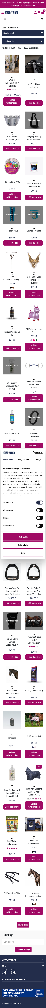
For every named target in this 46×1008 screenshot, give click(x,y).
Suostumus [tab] (8, 460)
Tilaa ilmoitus (34, 103)
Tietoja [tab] (38, 460)
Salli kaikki (23, 537)
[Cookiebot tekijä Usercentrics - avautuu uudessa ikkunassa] (32, 452)
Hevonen (11, 28)
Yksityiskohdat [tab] (23, 460)
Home (4, 28)
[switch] (39, 510)
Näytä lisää (23, 925)
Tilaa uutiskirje (23, 949)
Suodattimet (8, 33)
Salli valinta (23, 545)
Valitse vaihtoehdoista (12, 101)
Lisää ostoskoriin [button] (12, 148)
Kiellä (23, 553)
